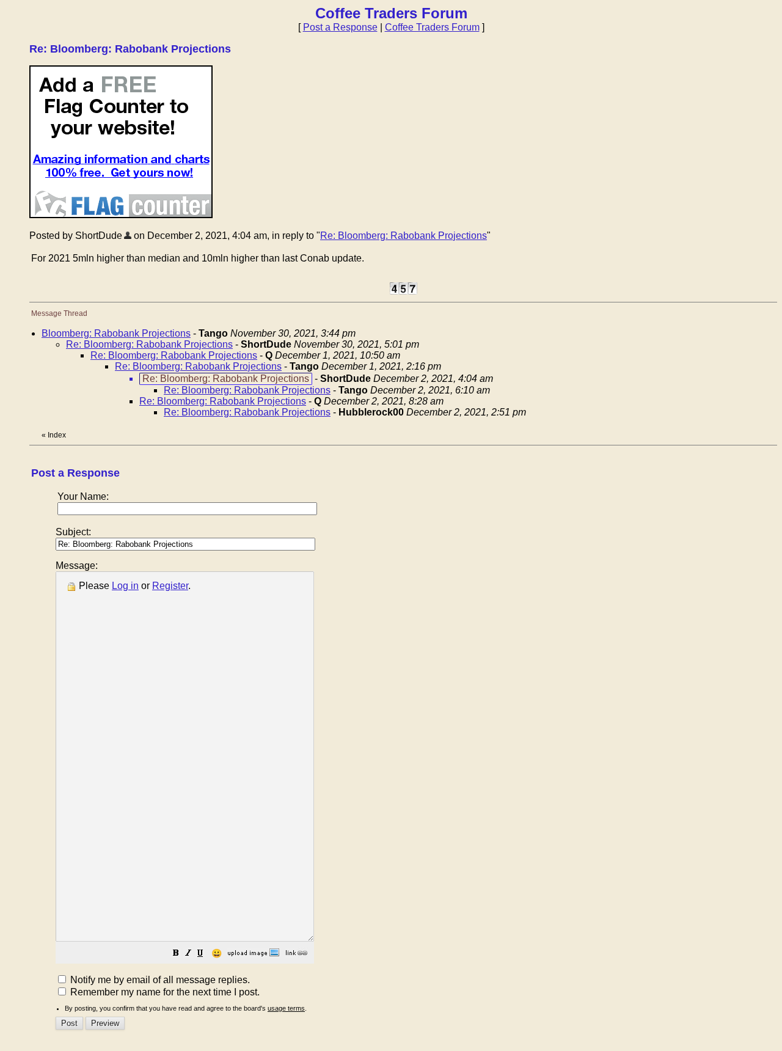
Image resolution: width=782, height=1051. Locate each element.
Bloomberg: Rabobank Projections (116, 333)
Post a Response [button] (340, 27)
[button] (176, 954)
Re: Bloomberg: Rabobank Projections (403, 235)
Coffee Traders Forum (432, 27)
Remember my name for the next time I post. (164, 992)
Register (170, 585)
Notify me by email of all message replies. (159, 980)
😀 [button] (216, 953)
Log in (125, 585)
